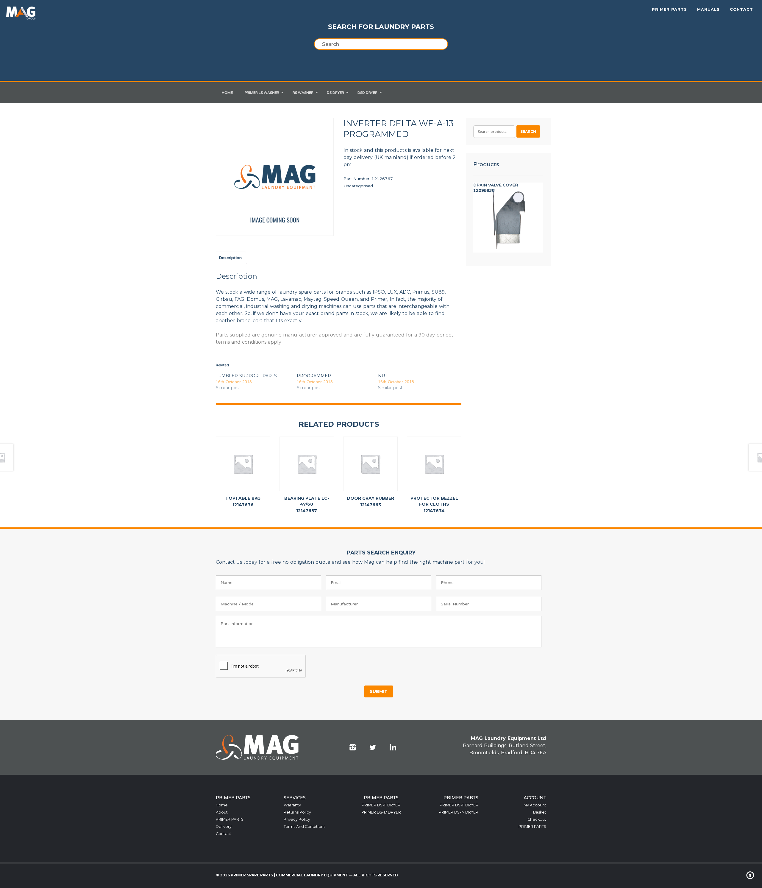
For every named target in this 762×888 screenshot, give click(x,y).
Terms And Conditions (304, 826)
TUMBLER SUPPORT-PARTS (246, 375)
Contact (741, 9)
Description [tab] (230, 257)
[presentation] (261, 666)
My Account (535, 805)
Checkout (536, 819)
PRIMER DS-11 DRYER (381, 805)
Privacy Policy (297, 819)
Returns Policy (297, 812)
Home (222, 805)
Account (535, 797)
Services (295, 797)
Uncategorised (358, 185)
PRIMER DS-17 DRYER (381, 812)
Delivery (224, 826)
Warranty (292, 805)
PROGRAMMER (314, 375)
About (222, 812)
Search (528, 131)
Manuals (708, 9)
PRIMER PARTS (669, 9)
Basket (539, 812)
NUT (382, 375)
